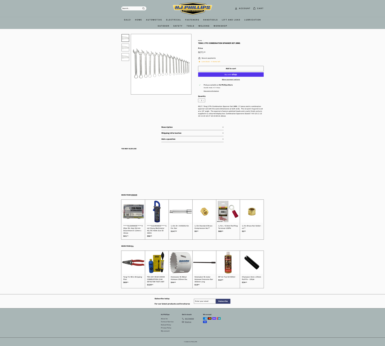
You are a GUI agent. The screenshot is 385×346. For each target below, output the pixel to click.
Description (167, 127)
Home (200, 40)
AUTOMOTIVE (154, 20)
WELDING (204, 26)
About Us (164, 319)
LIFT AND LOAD (231, 20)
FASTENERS (192, 20)
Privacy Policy (166, 328)
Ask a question (168, 139)
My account (165, 331)
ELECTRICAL (173, 20)
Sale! (127, 20)
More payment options (231, 79)
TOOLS (190, 26)
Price (200, 48)
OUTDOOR (163, 26)
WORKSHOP (220, 26)
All (132, 246)
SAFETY (178, 26)
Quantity (202, 96)
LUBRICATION (252, 20)
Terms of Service (167, 322)
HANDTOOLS (210, 20)
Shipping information (171, 133)
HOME (138, 20)
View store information (211, 91)
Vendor (134, 195)
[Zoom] (161, 64)
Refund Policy (166, 325)
